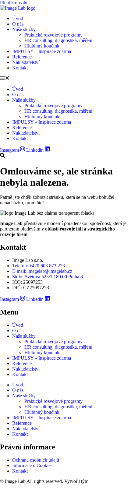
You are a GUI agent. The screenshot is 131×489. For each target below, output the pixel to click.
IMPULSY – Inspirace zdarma (41, 51)
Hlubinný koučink (41, 45)
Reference (22, 56)
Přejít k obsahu (14, 2)
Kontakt (20, 67)
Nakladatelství (26, 62)
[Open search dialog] (2, 156)
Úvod (17, 18)
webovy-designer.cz (109, 481)
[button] (65, 79)
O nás (17, 23)
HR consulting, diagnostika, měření (58, 40)
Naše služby (24, 29)
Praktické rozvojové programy (53, 34)
